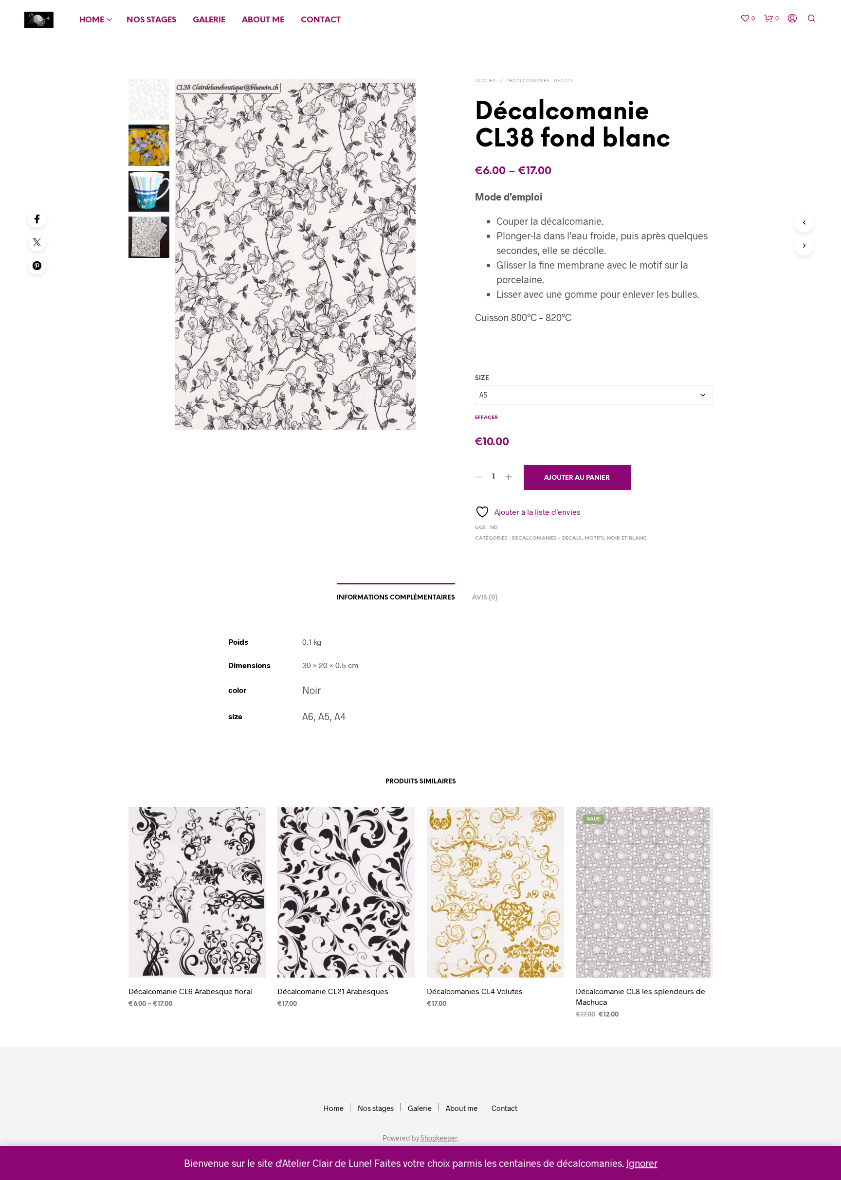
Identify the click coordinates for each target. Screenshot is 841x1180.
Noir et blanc (627, 538)
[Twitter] (37, 242)
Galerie (209, 20)
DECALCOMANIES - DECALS (539, 81)
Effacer (486, 417)
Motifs (594, 538)
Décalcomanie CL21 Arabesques (332, 991)
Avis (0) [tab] (484, 598)
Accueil (485, 81)
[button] (747, 18)
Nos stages (151, 20)
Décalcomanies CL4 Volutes (475, 991)
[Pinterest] (37, 265)
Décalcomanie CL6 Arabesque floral (190, 991)
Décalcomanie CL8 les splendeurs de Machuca (640, 996)
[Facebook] (37, 218)
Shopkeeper (438, 1138)
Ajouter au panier (577, 478)
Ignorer (642, 1163)
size (482, 378)
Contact (321, 20)
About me (263, 20)
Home (91, 20)
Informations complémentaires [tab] (396, 598)
